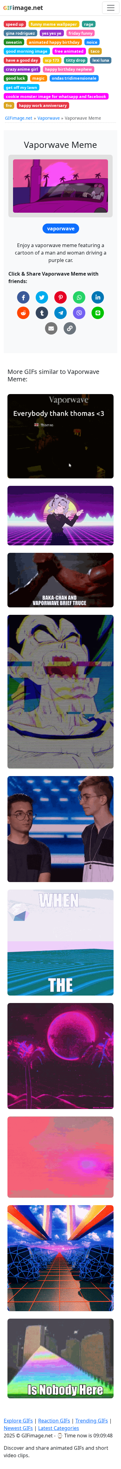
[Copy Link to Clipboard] (70, 328)
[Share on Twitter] (42, 297)
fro (9, 105)
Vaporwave (49, 118)
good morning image (26, 51)
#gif (17, 1304)
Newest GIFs (18, 1428)
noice (92, 42)
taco (95, 51)
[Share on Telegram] (60, 313)
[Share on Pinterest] (60, 297)
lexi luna (100, 60)
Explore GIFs (18, 1420)
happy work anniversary (43, 105)
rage (88, 24)
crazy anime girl (22, 69)
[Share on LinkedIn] (98, 297)
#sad (18, 874)
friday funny (80, 33)
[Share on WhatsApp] (79, 297)
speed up (15, 24)
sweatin (14, 42)
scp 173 (52, 60)
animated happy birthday (54, 42)
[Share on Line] (98, 313)
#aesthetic (23, 1101)
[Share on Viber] (79, 313)
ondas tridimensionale (74, 78)
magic (38, 78)
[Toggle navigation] (110, 8)
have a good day (22, 60)
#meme (21, 988)
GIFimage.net (18, 118)
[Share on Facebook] (23, 297)
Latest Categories (58, 1428)
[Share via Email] (51, 328)
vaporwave (60, 228)
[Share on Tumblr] (42, 313)
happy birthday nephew (68, 69)
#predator (23, 600)
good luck (15, 78)
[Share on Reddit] (23, 313)
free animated (69, 51)
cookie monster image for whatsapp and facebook (56, 96)
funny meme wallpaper (54, 24)
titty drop (75, 60)
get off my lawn (21, 87)
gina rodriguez (20, 33)
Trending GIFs (91, 1420)
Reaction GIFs (54, 1420)
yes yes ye (51, 33)
